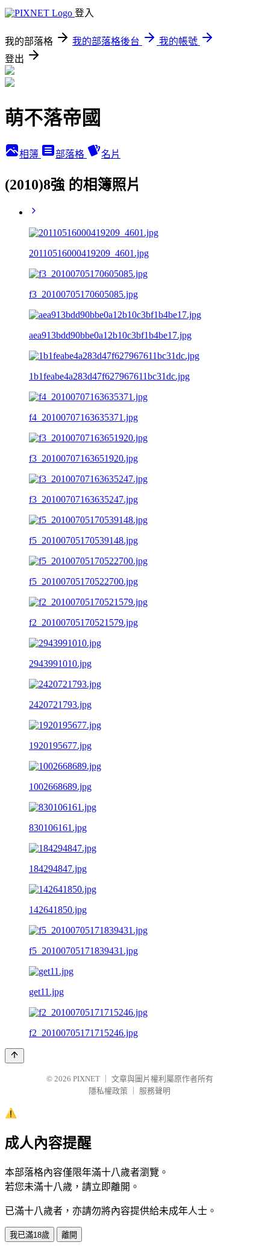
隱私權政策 (108, 1090)
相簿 (30, 154)
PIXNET (86, 1078)
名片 (110, 154)
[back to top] (14, 1055)
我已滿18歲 (29, 1235)
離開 (69, 1235)
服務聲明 (154, 1090)
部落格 (71, 154)
